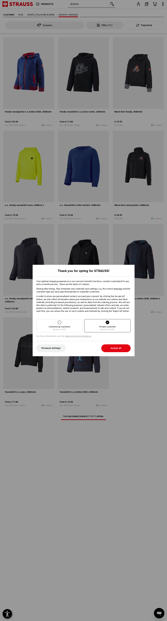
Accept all (116, 348)
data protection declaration (78, 336)
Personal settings (51, 348)
